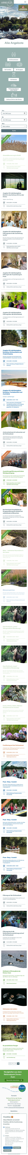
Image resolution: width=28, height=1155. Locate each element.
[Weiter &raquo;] (18, 1063)
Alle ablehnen (7, 1150)
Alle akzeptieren (8, 1147)
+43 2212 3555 (16, 1105)
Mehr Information (8, 1144)
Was (3, 123)
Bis (3, 117)
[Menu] (25, 2)
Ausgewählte (17, 1147)
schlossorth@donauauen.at (16, 1107)
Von (3, 110)
